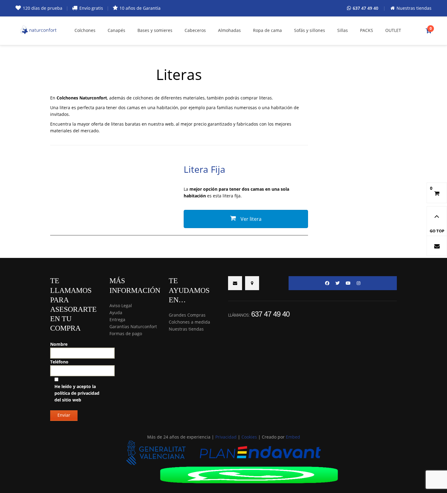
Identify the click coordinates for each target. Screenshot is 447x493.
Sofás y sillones (309, 30)
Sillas (342, 30)
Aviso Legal (120, 305)
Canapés (116, 30)
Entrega (117, 319)
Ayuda (115, 312)
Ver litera (250, 219)
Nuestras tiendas (186, 329)
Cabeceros (195, 30)
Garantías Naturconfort (133, 326)
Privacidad (226, 437)
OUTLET (393, 30)
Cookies (249, 437)
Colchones (84, 30)
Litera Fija (204, 169)
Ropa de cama (267, 30)
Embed (293, 437)
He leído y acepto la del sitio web (76, 393)
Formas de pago (125, 333)
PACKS (366, 30)
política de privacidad (76, 393)
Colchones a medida (189, 322)
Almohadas (229, 30)
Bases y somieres (154, 30)
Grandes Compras (187, 315)
